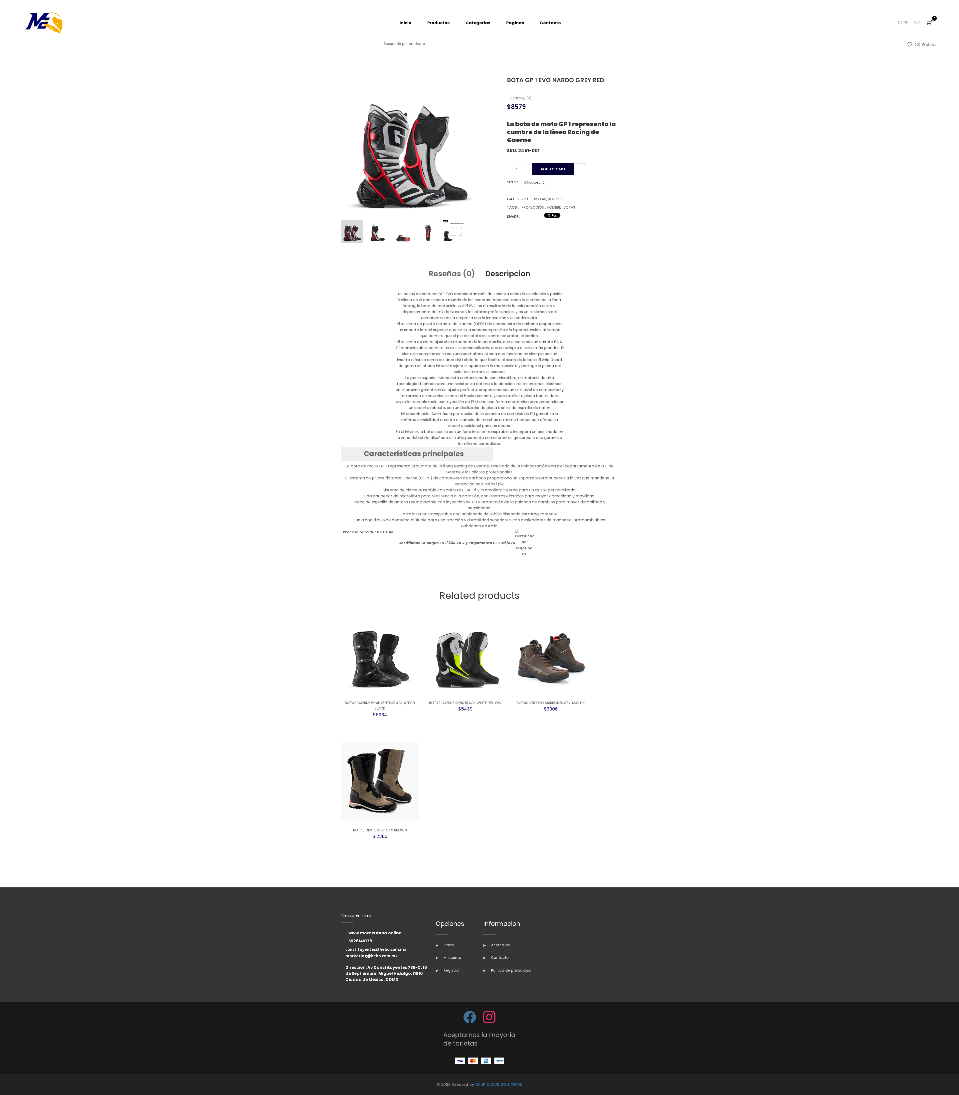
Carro (448, 945)
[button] (417, 454)
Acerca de (500, 945)
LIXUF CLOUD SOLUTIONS (499, 1084)
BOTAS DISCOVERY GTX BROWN (380, 830)
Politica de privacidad (510, 970)
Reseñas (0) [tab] (452, 273)
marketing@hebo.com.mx (371, 956)
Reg (917, 22)
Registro (451, 970)
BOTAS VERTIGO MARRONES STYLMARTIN (551, 702)
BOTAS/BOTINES (548, 198)
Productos (438, 23)
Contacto (550, 23)
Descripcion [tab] (507, 273)
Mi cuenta (452, 957)
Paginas (515, 23)
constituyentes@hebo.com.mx (375, 949)
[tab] (352, 231)
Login (903, 22)
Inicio (405, 23)
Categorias (478, 23)
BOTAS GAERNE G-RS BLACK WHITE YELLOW (465, 702)
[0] (930, 23)
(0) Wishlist (925, 44)
